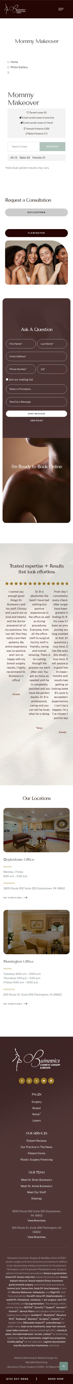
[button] (60, 9)
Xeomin (13, 1311)
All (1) (13, 157)
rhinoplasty (23, 1299)
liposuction (27, 1288)
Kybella (55, 1319)
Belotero (33, 1319)
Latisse (47, 1334)
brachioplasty (51, 1288)
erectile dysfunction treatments (31, 1345)
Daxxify (39, 1307)
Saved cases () (38, 112)
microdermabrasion (22, 1334)
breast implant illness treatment (45, 1280)
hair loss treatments (30, 1338)
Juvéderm (37, 1315)
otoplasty (35, 1299)
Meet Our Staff (36, 1192)
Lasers (36, 1120)
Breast (36, 1108)
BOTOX (28, 1307)
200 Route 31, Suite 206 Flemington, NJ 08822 (32, 994)
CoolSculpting (15, 1341)
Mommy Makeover (22, 1292)
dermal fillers (27, 1311)
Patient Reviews (36, 1140)
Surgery (37, 1101)
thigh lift (54, 1292)
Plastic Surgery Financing (36, 1159)
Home (14, 62)
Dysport (50, 1307)
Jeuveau (61, 1307)
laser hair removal (55, 1326)
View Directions (36, 1220)
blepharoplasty (54, 1296)
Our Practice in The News (36, 1147)
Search (52, 146)
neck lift (61, 1299)
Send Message (36, 414)
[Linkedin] (51, 1081)
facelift (31, 1296)
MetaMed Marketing (36, 1362)
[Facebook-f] (22, 1081)
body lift (38, 1288)
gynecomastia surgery (21, 1284)
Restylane (50, 1315)
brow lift (40, 1296)
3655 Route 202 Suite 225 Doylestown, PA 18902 (34, 888)
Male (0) (25, 157)
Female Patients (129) (37, 128)
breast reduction (26, 1277)
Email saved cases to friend (38, 122)
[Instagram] (29, 1081)
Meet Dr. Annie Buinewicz (36, 1186)
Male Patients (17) (38, 133)
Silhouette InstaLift (34, 1322)
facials (38, 1334)
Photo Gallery (19, 67)
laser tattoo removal (17, 1330)
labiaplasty (39, 1292)
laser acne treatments (33, 1326)
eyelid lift (11, 1299)
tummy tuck (13, 1288)
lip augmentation (34, 1303)
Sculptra (44, 1319)
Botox (36, 1114)
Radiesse (21, 1319)
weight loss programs (53, 1338)
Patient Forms (36, 1153)
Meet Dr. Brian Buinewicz (36, 1179)
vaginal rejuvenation (54, 1341)
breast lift (11, 1277)
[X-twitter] (36, 1081)
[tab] (36, 213)
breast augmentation (55, 1273)
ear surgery (50, 1299)
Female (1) (38, 157)
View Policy (36, 420)
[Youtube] (44, 1081)
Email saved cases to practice (37, 117)
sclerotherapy (53, 1322)
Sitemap (36, 1198)
